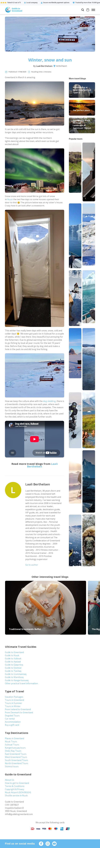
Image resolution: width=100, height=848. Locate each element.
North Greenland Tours (16, 763)
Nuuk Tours (11, 741)
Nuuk (10, 199)
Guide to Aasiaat (13, 661)
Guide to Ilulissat (13, 658)
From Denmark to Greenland (19, 712)
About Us (9, 779)
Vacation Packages (14, 696)
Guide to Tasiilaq (13, 671)
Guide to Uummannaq (15, 674)
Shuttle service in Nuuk (16, 795)
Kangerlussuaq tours (15, 747)
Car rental (10, 718)
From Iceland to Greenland (18, 709)
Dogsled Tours (12, 715)
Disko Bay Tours (13, 750)
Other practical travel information (21, 683)
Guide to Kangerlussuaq (16, 680)
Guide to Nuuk (12, 655)
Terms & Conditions (14, 786)
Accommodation (13, 721)
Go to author (31, 564)
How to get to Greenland (17, 783)
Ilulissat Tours (12, 744)
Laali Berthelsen (44, 66)
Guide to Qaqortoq (14, 664)
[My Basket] (87, 10)
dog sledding (49, 401)
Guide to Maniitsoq (14, 677)
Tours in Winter (12, 706)
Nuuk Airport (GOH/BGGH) (18, 792)
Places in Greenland (14, 738)
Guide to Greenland (14, 652)
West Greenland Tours (16, 757)
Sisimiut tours (11, 766)
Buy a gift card (12, 724)
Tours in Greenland (14, 700)
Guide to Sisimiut (13, 667)
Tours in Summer (13, 703)
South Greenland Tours (16, 760)
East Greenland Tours (15, 754)
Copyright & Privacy (14, 789)
